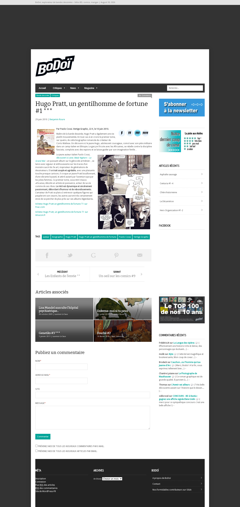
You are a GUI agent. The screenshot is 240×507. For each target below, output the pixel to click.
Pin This (116, 255)
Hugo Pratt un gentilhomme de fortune (97, 237)
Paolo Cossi (125, 237)
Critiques (55, 89)
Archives (97, 479)
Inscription (40, 478)
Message (40, 403)
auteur (46, 237)
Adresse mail (42, 375)
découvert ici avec (65, 158)
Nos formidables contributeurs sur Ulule (172, 490)
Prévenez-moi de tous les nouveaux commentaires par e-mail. (71, 446)
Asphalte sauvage (168, 174)
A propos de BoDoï (162, 478)
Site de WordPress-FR (45, 491)
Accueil (42, 88)
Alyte (171, 354)
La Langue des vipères (183, 343)
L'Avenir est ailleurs (180, 385)
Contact (156, 484)
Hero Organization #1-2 (171, 210)
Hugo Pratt (71, 237)
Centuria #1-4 (166, 183)
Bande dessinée (42, 95)
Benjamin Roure (57, 119)
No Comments (145, 95)
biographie (57, 237)
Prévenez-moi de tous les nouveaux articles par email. (67, 451)
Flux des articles (45, 485)
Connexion (40, 482)
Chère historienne (168, 192)
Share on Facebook (47, 255)
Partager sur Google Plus (93, 255)
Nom (38, 361)
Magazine (87, 89)
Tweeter (70, 255)
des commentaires (46, 488)
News (71, 89)
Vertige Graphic (141, 237)
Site (37, 389)
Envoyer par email (139, 255)
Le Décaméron (167, 201)
